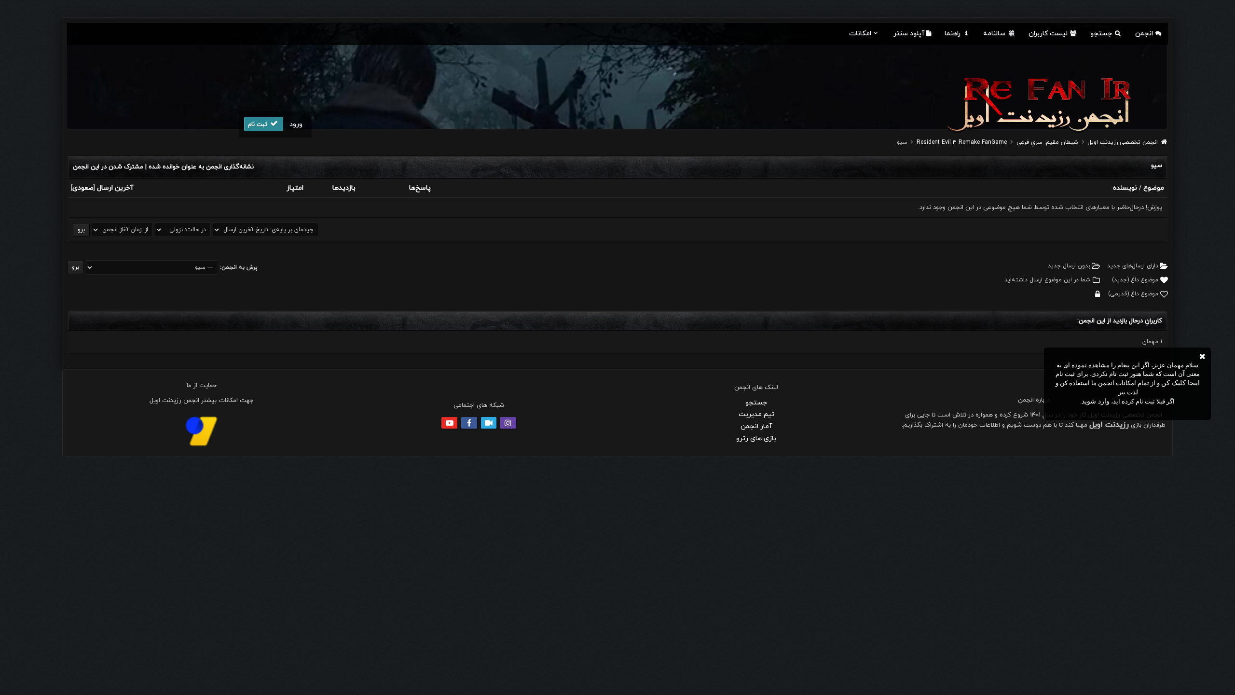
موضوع (1153, 188)
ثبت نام (258, 124)
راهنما (953, 33)
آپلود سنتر (909, 33)
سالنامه (995, 33)
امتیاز (295, 188)
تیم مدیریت (756, 414)
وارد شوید (1096, 401)
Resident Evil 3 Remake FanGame (962, 142)
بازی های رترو (756, 438)
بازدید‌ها (344, 188)
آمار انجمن (756, 426)
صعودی (83, 188)
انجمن (1145, 33)
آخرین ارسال (115, 188)
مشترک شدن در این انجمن (108, 167)
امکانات (860, 33)
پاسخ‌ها (420, 188)
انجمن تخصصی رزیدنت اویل (1122, 142)
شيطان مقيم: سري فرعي (1047, 142)
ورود (295, 124)
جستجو (1102, 33)
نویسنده (1125, 188)
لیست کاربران (1049, 33)
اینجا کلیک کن (1180, 383)
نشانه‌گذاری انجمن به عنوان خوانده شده (201, 167)
